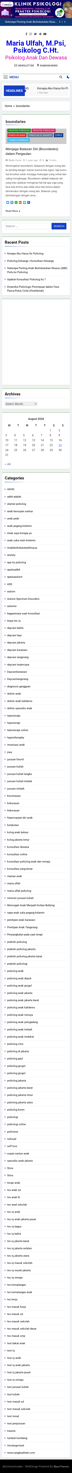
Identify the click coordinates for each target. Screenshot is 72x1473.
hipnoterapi (13, 715)
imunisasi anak (16, 744)
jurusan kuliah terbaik (19, 781)
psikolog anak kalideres (21, 1007)
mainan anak (14, 876)
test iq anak (14, 1358)
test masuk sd (15, 1401)
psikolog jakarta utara (20, 1102)
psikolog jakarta (16, 1080)
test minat (13, 1416)
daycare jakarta (16, 642)
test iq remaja (15, 1379)
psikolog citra (15, 1044)
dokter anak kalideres (19, 701)
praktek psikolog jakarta (21, 949)
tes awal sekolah (17, 1204)
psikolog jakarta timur (20, 1095)
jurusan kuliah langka (19, 774)
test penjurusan (16, 1423)
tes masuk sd (15, 1314)
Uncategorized (15, 1445)
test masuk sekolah (18, 1409)
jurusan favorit (15, 759)
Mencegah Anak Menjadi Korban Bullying (31, 905)
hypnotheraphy (15, 737)
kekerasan (13, 803)
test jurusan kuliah (18, 1387)
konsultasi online (17, 854)
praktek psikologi (43, 130)
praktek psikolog (19, 130)
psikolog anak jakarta (19, 993)
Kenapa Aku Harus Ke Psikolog (25, 253)
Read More (12, 210)
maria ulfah (13, 883)
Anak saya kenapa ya (19, 533)
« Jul (8, 464)
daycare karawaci (17, 650)
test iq (11, 1350)
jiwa (9, 752)
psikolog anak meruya (20, 1014)
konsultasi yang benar (20, 868)
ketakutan (13, 825)
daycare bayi (14, 635)
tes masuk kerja (16, 1306)
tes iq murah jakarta (19, 1270)
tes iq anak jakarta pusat (21, 1219)
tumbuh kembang (19, 140)
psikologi (12, 1117)
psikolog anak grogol (19, 985)
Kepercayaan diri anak (20, 817)
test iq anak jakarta (18, 1365)
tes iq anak (13, 1211)
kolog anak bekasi (17, 832)
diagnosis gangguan (18, 686)
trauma (11, 1430)
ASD (9, 584)
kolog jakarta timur (18, 839)
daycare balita (15, 628)
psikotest (12, 1131)
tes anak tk (13, 1197)
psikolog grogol (16, 1066)
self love (12, 1146)
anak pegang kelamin (19, 526)
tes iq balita (14, 1233)
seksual (11, 1139)
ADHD (10, 489)
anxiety (11, 555)
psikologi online (16, 1124)
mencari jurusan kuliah (20, 898)
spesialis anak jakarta (20, 1160)
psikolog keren (15, 1109)
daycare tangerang (17, 657)
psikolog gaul (15, 1058)
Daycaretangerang (17, 679)
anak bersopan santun (20, 511)
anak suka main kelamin (21, 540)
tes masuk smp (16, 1336)
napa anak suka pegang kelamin (25, 912)
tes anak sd (14, 1190)
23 (60, 445)
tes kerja (12, 1299)
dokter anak (14, 693)
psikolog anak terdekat (20, 1036)
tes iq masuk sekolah (19, 1263)
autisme (12, 606)
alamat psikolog (16, 504)
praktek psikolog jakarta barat (24, 956)
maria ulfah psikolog (19, 890)
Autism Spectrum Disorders (23, 598)
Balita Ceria (15, 160)
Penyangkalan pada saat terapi (25, 934)
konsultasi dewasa (18, 847)
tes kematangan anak (19, 1292)
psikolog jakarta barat (20, 1087)
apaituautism (14, 576)
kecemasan (14, 795)
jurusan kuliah (15, 766)
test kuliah (13, 1394)
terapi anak (13, 1182)
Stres (58, 135)
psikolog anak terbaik (19, 1029)
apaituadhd (13, 569)
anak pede (13, 518)
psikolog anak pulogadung (22, 1022)
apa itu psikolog (16, 562)
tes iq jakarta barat (18, 1241)
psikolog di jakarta (40, 135)
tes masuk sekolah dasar (22, 1328)
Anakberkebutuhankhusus (22, 547)
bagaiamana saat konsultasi (23, 613)
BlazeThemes (61, 1466)
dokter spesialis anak (19, 708)
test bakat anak (16, 1343)
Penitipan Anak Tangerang (22, 927)
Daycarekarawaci (17, 671)
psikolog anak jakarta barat (23, 1000)
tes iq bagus (14, 1226)
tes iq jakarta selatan (19, 1248)
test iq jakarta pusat (19, 1372)
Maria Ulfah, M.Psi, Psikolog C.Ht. (36, 46)
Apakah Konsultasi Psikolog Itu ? (38, 24)
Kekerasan (13, 810)
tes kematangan (16, 1284)
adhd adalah (14, 496)
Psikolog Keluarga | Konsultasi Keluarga (30, 261)
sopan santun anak (18, 1153)
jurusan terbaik (15, 788)
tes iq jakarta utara (18, 1255)
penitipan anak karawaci (21, 920)
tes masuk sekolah (18, 1321)
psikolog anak (17, 135)
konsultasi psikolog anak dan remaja (28, 861)
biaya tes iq (14, 620)
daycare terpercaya (18, 664)
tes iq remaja (15, 1277)
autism (11, 591)
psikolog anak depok (19, 978)
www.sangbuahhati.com (21, 1452)
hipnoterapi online (17, 730)
